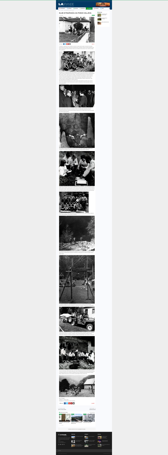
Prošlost (90, 8)
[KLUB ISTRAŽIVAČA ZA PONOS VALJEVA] (73, 441)
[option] (103, 19)
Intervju (69, 8)
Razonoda (96, 8)
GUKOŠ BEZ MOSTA (92, 409)
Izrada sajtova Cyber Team (106, 453)
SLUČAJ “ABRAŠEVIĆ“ (91, 436)
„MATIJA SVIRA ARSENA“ (62, 409)
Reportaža (83, 8)
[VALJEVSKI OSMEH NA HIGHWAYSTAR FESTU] (99, 441)
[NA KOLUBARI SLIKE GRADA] (73, 437)
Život (103, 8)
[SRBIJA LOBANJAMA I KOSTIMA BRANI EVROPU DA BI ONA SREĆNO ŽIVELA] (73, 445)
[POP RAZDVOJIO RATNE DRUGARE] (86, 445)
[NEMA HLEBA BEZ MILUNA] (99, 23)
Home (60, 450)
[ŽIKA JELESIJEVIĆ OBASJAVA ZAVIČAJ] (99, 445)
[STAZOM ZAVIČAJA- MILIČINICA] (99, 19)
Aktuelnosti (63, 8)
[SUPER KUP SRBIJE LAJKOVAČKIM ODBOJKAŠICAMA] (99, 437)
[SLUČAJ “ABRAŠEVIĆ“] (86, 437)
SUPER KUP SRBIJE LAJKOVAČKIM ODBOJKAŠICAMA (104, 437)
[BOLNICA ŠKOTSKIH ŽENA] (89, 418)
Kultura (76, 8)
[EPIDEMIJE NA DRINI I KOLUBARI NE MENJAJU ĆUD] (77, 418)
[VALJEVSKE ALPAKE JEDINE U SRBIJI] (99, 15)
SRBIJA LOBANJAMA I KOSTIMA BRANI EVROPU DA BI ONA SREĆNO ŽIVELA (79, 445)
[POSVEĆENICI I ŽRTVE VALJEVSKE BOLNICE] (64, 418)
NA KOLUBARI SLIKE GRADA (79, 436)
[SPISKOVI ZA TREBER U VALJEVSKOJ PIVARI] (86, 441)
